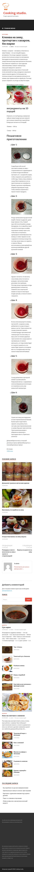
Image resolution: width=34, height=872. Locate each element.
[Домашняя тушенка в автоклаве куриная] (17, 481)
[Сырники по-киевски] (7, 767)
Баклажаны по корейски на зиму (13, 510)
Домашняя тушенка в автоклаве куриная (15, 483)
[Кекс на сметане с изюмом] (17, 712)
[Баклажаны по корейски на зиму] (17, 508)
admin (12, 46)
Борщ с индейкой (19, 675)
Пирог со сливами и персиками (12, 798)
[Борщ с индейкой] (7, 680)
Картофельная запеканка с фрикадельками (22, 685)
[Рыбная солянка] (7, 671)
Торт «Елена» (18, 647)
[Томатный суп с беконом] (7, 662)
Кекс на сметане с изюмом (13, 716)
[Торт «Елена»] (7, 653)
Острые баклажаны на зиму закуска (14, 536)
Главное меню (9, 28)
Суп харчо (6, 627)
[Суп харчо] (17, 623)
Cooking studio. (15, 13)
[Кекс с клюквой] (7, 748)
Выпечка (4, 713)
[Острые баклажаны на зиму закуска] (17, 535)
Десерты (4, 625)
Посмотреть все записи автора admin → (21, 568)
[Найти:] (17, 599)
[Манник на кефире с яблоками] (7, 757)
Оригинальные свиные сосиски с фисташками (17, 790)
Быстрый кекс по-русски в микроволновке (15, 788)
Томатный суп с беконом (22, 656)
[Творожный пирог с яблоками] (7, 739)
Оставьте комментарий (21, 46)
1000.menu (10, 451)
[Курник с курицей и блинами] (7, 776)
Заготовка (5, 34)
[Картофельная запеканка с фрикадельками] (7, 690)
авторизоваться (7, 590)
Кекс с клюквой (19, 742)
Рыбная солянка (19, 665)
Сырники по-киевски (20, 761)
